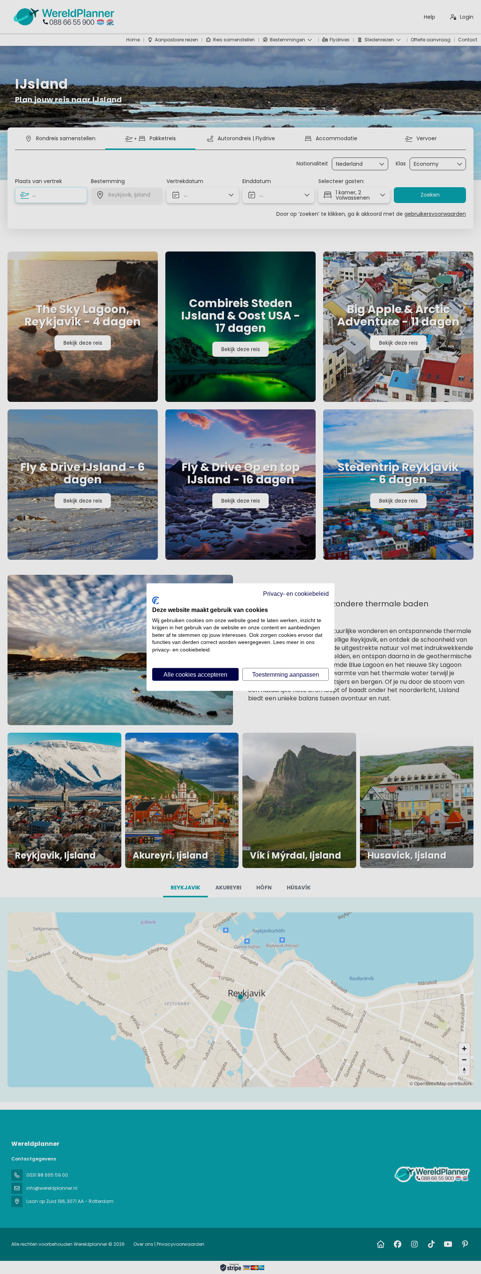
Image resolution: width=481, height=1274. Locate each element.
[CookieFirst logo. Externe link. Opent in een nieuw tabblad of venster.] (155, 600)
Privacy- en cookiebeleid (296, 593)
